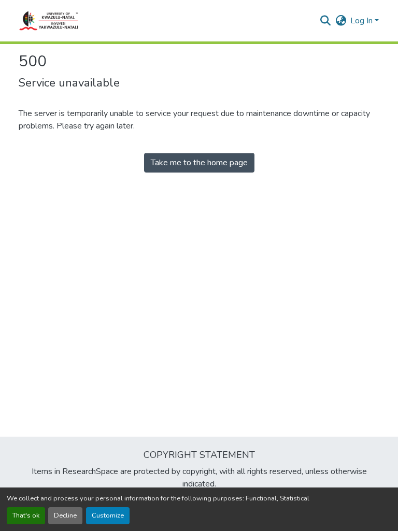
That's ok (25, 515)
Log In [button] (362, 20)
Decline (65, 515)
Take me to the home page (199, 162)
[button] (49, 20)
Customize (108, 515)
